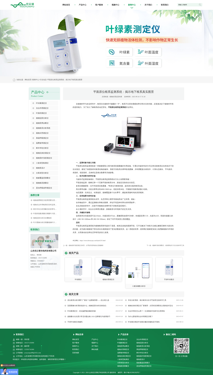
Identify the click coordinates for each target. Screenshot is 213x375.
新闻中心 (132, 5)
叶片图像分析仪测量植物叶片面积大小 (45, 222)
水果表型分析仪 (42, 173)
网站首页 (66, 5)
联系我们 (165, 5)
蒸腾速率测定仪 (42, 143)
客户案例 (99, 5)
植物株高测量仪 (42, 183)
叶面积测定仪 (41, 113)
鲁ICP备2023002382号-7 (132, 372)
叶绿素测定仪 (41, 103)
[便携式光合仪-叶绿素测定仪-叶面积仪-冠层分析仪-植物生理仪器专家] (22, 5)
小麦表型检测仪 (42, 163)
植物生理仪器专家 (116, 97)
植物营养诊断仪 (42, 123)
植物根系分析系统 (43, 128)
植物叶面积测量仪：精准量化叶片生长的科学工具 (168, 245)
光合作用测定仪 (42, 108)
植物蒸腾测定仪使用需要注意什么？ (45, 200)
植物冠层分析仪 (42, 118)
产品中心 (82, 5)
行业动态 (43, 80)
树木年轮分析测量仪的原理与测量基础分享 (45, 209)
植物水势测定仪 (42, 133)
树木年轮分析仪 (42, 148)
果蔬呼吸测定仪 (42, 138)
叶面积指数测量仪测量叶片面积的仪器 (45, 213)
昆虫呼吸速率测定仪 (44, 188)
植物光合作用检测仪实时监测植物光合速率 (45, 205)
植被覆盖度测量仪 (43, 178)
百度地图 (75, 353)
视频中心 (115, 5)
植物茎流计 (40, 168)
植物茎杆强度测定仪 (44, 158)
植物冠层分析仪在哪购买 (42, 218)
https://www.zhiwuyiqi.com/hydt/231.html (93, 240)
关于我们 (148, 5)
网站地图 (95, 349)
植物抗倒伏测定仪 (43, 153)
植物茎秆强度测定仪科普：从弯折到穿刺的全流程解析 (86, 245)
